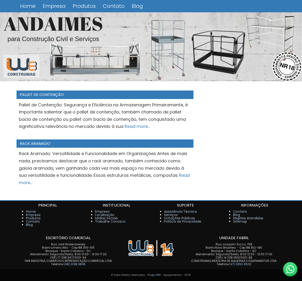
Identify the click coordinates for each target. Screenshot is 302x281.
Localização (104, 214)
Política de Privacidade (182, 221)
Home (28, 6)
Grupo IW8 (154, 275)
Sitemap (240, 221)
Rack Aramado (35, 143)
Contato (114, 6)
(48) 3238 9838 (74, 264)
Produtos (84, 6)
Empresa (54, 6)
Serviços (171, 214)
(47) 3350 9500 (240, 264)
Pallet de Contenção (42, 94)
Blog (137, 6)
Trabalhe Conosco (110, 221)
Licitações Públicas (179, 218)
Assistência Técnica (180, 211)
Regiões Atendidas (248, 218)
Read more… (137, 126)
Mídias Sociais (106, 218)
